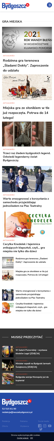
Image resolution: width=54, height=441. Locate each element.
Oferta (5, 426)
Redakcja (6, 421)
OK (31, 438)
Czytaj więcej (23, 438)
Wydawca (24, 426)
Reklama (23, 421)
